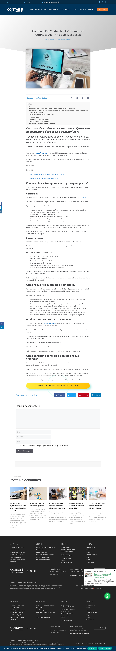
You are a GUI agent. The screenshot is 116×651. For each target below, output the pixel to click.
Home (31, 9)
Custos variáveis (35, 117)
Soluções (37, 9)
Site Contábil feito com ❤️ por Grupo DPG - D (92, 588)
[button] (71, 98)
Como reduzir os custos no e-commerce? (39, 119)
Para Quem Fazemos (50, 9)
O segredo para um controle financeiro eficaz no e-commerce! (57, 505)
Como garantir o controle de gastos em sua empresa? (42, 123)
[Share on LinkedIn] (2, 327)
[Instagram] (102, 2)
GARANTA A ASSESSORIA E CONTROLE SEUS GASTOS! (58, 386)
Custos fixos (34, 116)
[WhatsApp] (107, 596)
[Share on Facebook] (2, 324)
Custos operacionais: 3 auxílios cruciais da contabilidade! (102, 575)
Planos (75, 9)
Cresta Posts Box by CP (89, 585)
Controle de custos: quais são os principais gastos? (41, 114)
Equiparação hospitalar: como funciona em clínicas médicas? (97, 505)
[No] (114, 648)
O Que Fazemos (64, 9)
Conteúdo (81, 9)
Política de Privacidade (105, 648)
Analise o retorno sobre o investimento (39, 121)
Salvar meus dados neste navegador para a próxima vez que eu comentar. (43, 446)
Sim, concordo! (92, 648)
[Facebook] (99, 2)
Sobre (90, 9)
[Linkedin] (105, 2)
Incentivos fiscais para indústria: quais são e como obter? (77, 505)
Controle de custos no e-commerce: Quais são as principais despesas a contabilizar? (51, 108)
